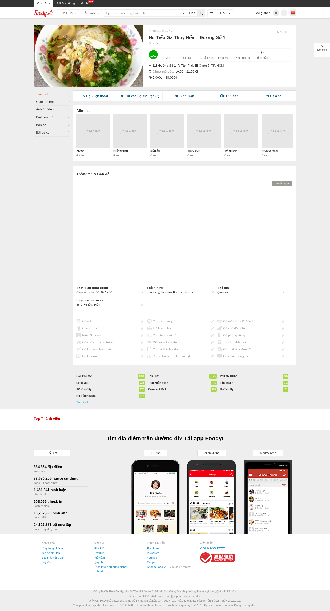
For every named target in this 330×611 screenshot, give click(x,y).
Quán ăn (154, 43)
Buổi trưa (166, 292)
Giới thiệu (100, 548)
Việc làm (99, 557)
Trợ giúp (99, 553)
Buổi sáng (153, 292)
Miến (97, 304)
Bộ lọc (190, 13)
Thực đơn (193, 150)
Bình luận (44, 117)
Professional (270, 150)
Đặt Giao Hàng (66, 3)
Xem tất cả (82, 402)
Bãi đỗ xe (42, 132)
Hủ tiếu (87, 304)
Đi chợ (85, 3)
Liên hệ (98, 571)
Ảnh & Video (45, 109)
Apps (226, 13)
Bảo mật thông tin (52, 557)
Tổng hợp (230, 150)
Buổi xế (177, 292)
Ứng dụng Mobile (52, 548)
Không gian (120, 150)
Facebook (153, 548)
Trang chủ (43, 94)
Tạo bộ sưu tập (51, 553)
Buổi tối (188, 292)
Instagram (153, 553)
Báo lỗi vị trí (282, 183)
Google (151, 562)
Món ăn (155, 150)
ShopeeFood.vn (157, 567)
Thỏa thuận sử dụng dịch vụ (111, 567)
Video (80, 150)
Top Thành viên (47, 419)
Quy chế (99, 562)
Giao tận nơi (45, 102)
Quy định (47, 562)
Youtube (152, 557)
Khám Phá (43, 3)
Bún (78, 304)
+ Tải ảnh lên (130, 130)
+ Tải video (93, 130)
